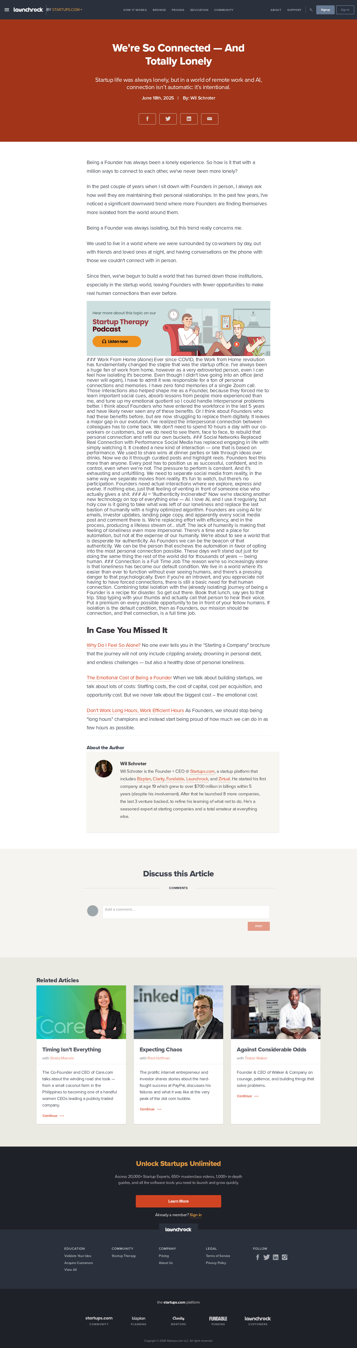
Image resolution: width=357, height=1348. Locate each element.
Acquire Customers (78, 1262)
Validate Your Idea (77, 1255)
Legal (211, 1248)
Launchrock (197, 778)
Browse (159, 10)
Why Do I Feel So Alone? (114, 645)
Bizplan (144, 778)
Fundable (175, 778)
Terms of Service (218, 1255)
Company (167, 1248)
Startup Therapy (124, 1255)
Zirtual (224, 778)
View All (70, 1269)
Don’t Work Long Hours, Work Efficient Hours (135, 710)
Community (224, 10)
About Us (166, 1262)
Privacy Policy (216, 1262)
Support (294, 10)
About (276, 10)
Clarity (158, 778)
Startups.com (202, 771)
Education (199, 10)
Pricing (178, 10)
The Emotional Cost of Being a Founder (129, 677)
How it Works (135, 10)
